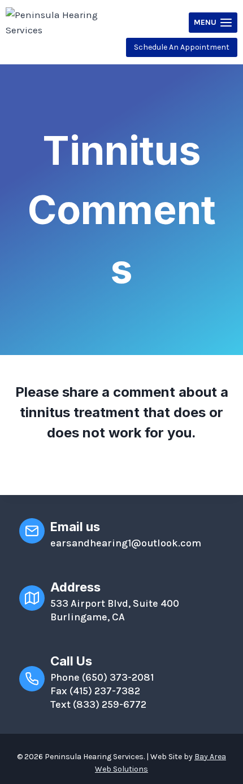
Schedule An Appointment (181, 47)
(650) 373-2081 (118, 677)
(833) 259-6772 (109, 704)
